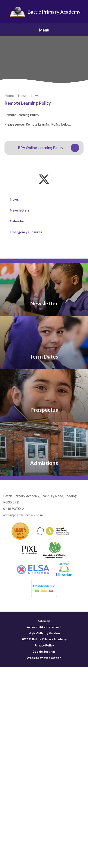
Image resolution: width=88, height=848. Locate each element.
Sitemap (44, 621)
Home (9, 95)
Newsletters (20, 210)
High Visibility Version (44, 633)
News (22, 95)
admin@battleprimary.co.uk (23, 515)
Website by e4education (44, 657)
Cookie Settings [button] (44, 651)
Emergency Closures (26, 232)
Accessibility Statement (44, 627)
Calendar (17, 221)
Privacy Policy (44, 645)
